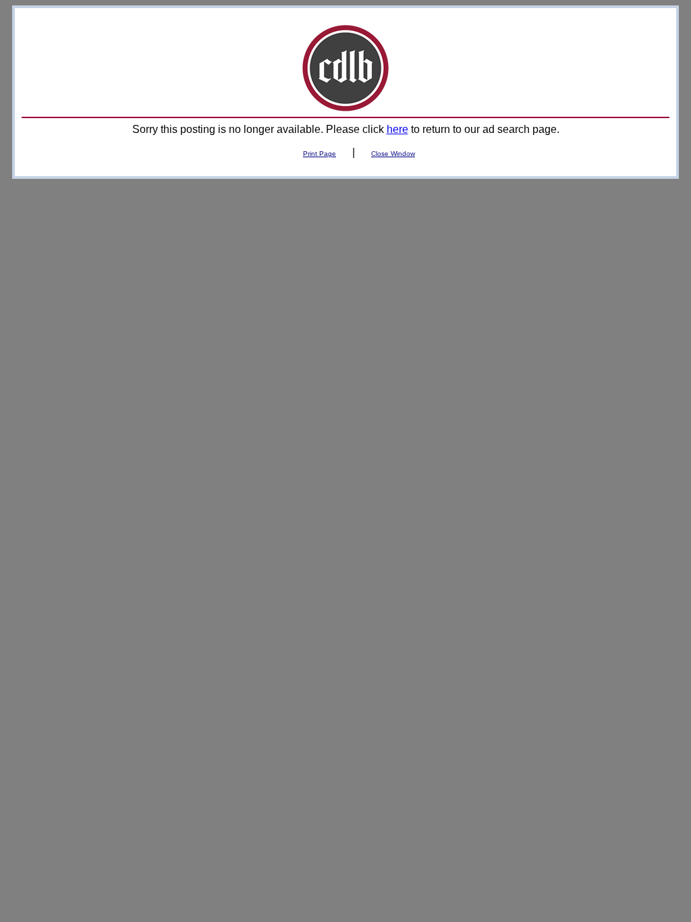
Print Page (319, 153)
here (397, 129)
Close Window (393, 153)
